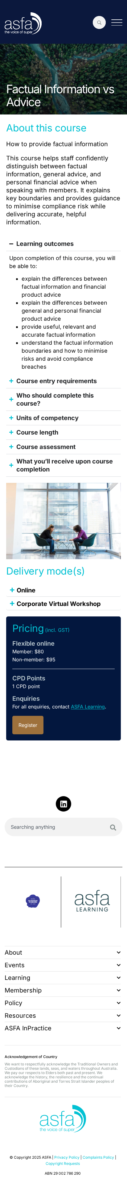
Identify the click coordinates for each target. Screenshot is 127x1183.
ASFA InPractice (28, 1028)
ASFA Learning (88, 707)
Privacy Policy (67, 1157)
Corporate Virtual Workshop (55, 603)
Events (15, 965)
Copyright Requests (63, 1163)
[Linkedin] (63, 804)
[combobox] (63, 827)
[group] (33, 902)
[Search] (113, 827)
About (13, 952)
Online (22, 589)
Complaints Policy (98, 1157)
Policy (13, 1003)
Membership (23, 990)
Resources (20, 1015)
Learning (17, 977)
